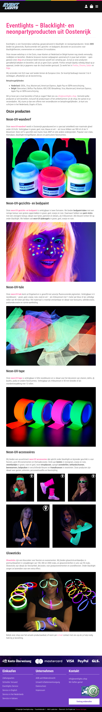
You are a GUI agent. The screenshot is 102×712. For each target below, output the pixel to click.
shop (19, 60)
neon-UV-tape (16, 378)
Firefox (75, 65)
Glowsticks (11, 560)
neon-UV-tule (16, 294)
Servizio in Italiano (10, 698)
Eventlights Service (10, 686)
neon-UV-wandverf (18, 126)
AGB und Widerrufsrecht (45, 678)
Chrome (82, 65)
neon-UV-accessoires (38, 459)
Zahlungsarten (8, 678)
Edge (8, 68)
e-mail (60, 635)
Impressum (40, 690)
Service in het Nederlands (13, 694)
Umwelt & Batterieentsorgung (48, 682)
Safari (88, 65)
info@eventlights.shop (67, 96)
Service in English (9, 690)
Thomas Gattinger (81, 709)
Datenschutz (41, 686)
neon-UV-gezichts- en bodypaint (24, 210)
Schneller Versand (9, 682)
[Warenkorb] (91, 6)
